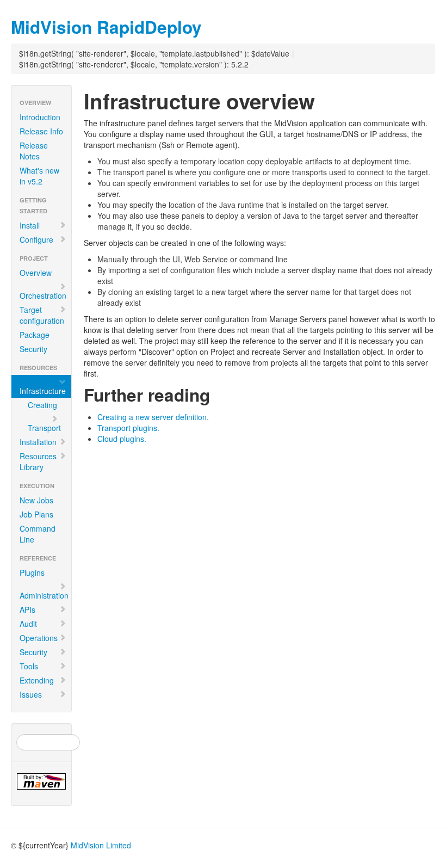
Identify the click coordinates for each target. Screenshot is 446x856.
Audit (28, 623)
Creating (42, 404)
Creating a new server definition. (153, 416)
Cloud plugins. (121, 438)
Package (34, 334)
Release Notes (34, 151)
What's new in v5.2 (39, 176)
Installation (38, 441)
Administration (44, 595)
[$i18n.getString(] (41, 781)
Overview (36, 272)
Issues (31, 694)
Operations (39, 637)
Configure (36, 239)
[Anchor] (210, 26)
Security (33, 348)
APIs (27, 609)
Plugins (32, 572)
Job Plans (36, 514)
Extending (37, 680)
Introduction (40, 117)
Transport (44, 427)
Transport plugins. (128, 427)
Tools (29, 666)
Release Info (41, 131)
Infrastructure (43, 390)
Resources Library (38, 461)
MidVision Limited (101, 845)
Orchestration (43, 295)
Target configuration (42, 315)
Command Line (37, 534)
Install (30, 225)
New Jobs (36, 500)
